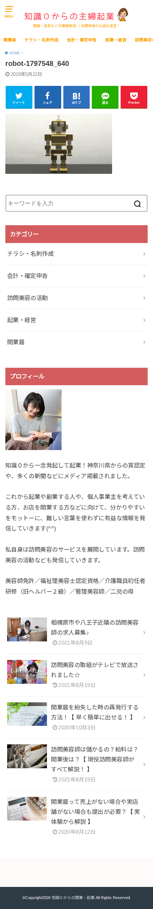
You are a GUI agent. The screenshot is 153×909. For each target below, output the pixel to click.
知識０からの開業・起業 (73, 897)
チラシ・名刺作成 (42, 40)
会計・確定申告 (82, 40)
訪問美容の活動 (27, 298)
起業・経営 (116, 40)
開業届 (10, 40)
